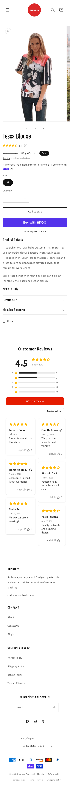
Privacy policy (18, 780)
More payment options (35, 231)
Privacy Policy (14, 658)
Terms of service (36, 780)
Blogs (10, 634)
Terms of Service (16, 683)
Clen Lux (21, 774)
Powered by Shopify (35, 774)
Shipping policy (54, 780)
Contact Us (13, 626)
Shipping (6, 158)
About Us (12, 617)
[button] (7, 10)
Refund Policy (14, 675)
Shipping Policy (15, 666)
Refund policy (54, 774)
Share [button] (10, 321)
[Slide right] (43, 128)
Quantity (7, 191)
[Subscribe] (54, 707)
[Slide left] (27, 128)
